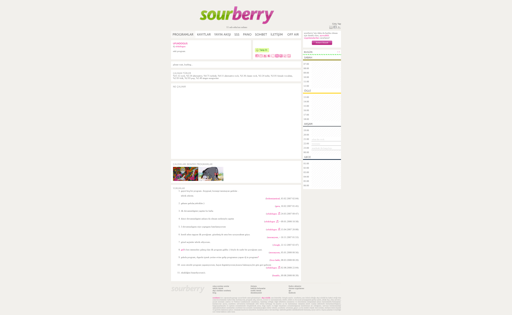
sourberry (216, 298)
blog (214, 293)
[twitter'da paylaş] (265, 55)
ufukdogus (180, 46)
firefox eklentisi (295, 286)
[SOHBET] (261, 34)
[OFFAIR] (293, 34)
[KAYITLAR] (204, 34)
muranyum (273, 237)
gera (278, 206)
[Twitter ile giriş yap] (339, 27)
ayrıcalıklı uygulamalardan (316, 36)
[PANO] (247, 34)
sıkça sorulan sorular (221, 286)
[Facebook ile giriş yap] (335, 27)
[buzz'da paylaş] (269, 55)
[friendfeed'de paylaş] (261, 55)
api (290, 290)
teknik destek (218, 288)
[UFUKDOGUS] (180, 43)
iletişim (254, 286)
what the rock (318, 139)
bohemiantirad (273, 198)
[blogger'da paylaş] (273, 55)
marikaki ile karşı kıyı (322, 148)
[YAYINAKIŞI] (223, 34)
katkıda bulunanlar (258, 288)
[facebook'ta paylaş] (257, 55)
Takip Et (263, 50)
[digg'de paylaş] (285, 55)
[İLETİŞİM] (277, 34)
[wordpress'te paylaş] (277, 55)
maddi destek (256, 290)
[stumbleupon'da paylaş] (289, 55)
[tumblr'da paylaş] (281, 55)
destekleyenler (256, 293)
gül (182, 249)
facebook (292, 293)
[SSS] (237, 34)
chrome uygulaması (296, 288)
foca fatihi (275, 260)
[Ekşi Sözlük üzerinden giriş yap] (331, 27)
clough (276, 245)
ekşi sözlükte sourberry (222, 290)
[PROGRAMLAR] (183, 34)
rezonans (316, 144)
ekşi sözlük (266, 298)
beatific (276, 275)
